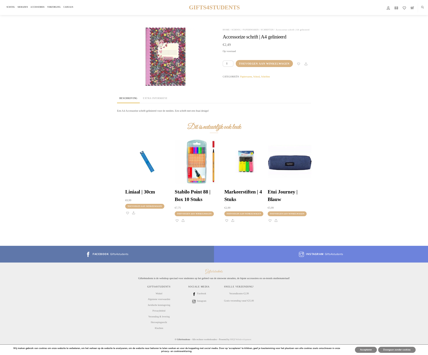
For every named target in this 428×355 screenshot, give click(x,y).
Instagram (201, 300)
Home (226, 30)
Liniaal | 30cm (140, 191)
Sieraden (23, 7)
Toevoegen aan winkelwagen (264, 63)
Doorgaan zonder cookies (397, 349)
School (11, 7)
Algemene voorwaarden (159, 299)
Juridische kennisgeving (159, 305)
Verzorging (54, 7)
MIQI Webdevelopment (240, 339)
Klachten (159, 328)
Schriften (267, 30)
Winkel (159, 293)
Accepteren (366, 349)
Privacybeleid (158, 310)
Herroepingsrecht (159, 322)
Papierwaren (251, 30)
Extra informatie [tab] (155, 98)
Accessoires (37, 7)
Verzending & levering (159, 316)
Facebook (201, 293)
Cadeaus (68, 7)
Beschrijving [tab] (128, 98)
